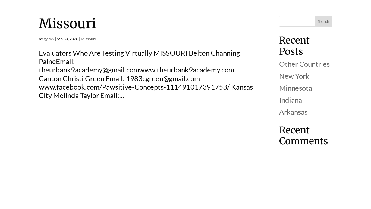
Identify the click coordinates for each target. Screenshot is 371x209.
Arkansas (293, 111)
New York (294, 76)
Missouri (67, 23)
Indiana (290, 100)
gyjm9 (49, 38)
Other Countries (304, 64)
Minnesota (295, 88)
